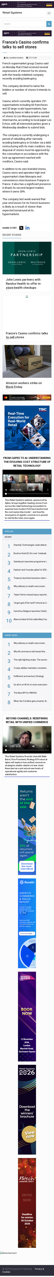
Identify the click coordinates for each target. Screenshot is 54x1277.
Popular (9, 531)
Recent (8, 537)
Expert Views (11, 635)
